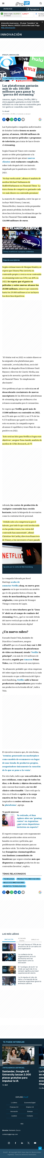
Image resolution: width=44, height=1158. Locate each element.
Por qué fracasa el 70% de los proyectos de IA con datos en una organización (29, 946)
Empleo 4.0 (30, 1107)
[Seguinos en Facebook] (15, 1143)
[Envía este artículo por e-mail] (23, 119)
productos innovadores (28, 879)
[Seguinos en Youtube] (35, 1143)
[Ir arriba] (40, 1148)
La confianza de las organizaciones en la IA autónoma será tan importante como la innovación (27, 958)
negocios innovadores (13, 883)
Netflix (15, 585)
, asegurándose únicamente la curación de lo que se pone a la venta (21, 762)
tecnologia (8, 879)
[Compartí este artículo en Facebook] (4, 119)
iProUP (7, 111)
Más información (8, 27)
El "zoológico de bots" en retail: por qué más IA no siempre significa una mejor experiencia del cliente (28, 970)
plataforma (10, 805)
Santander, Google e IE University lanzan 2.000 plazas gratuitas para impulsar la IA (16, 1076)
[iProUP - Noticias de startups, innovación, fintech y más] (22, 3)
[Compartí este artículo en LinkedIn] (15, 119)
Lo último (14, 1102)
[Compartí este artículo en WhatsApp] (11, 119)
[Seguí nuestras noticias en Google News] (40, 119)
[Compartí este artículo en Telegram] (19, 119)
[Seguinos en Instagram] (9, 1143)
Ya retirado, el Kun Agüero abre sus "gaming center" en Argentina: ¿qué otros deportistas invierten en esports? (29, 821)
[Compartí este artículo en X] (7, 119)
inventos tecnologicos (14, 886)
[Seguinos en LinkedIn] (22, 1143)
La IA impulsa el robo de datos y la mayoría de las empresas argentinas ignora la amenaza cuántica (29, 980)
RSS (22, 1124)
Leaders (14, 1116)
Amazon (28, 659)
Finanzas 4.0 (14, 1107)
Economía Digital (29, 1102)
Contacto (30, 1116)
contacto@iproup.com (10, 1134)
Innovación (14, 1111)
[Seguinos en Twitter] (29, 1143)
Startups (30, 1111)
